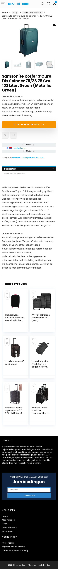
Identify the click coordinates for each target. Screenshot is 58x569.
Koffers (31, 158)
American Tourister (32, 12)
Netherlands (19, 148)
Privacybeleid (8, 543)
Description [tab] (10, 169)
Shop (15, 12)
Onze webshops (9, 527)
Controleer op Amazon (29, 124)
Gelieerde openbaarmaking (15, 550)
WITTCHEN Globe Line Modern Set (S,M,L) (41, 317)
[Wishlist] (48, 4)
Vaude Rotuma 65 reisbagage (14, 363)
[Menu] (3, 3)
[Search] (42, 3)
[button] (54, 25)
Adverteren (7, 531)
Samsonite (38, 158)
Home (5, 12)
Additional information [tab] (14, 173)
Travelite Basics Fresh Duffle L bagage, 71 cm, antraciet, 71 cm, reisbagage (40, 367)
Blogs (4, 523)
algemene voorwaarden (13, 546)
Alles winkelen (8, 520)
